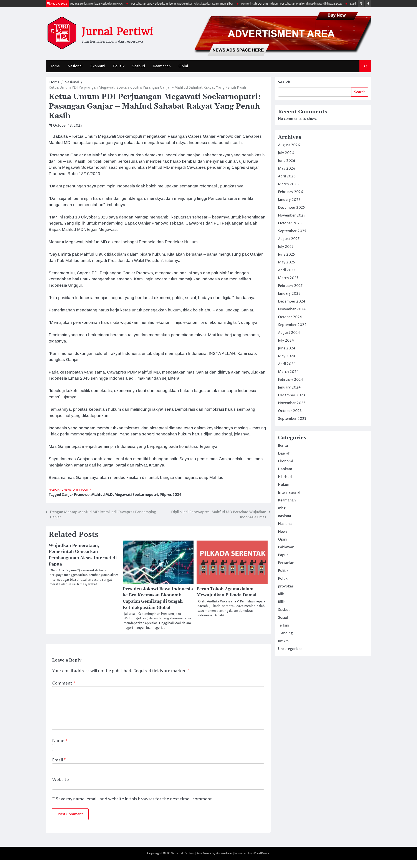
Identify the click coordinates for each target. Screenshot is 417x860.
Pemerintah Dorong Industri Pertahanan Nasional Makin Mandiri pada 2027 (275, 4)
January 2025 (289, 293)
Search (284, 82)
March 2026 (288, 184)
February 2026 (290, 192)
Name (59, 741)
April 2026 (287, 176)
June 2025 (286, 254)
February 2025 (290, 285)
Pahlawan (286, 547)
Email (59, 760)
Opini (183, 66)
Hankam (285, 469)
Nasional (75, 66)
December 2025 (291, 207)
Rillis (281, 602)
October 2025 (290, 223)
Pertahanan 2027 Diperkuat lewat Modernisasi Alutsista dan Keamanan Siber (165, 4)
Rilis (281, 594)
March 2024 (288, 371)
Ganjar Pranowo (75, 494)
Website (60, 779)
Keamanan (162, 66)
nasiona (284, 516)
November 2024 (292, 309)
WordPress (261, 853)
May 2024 (286, 356)
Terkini (283, 625)
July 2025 (286, 246)
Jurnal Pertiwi (117, 31)
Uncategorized (290, 649)
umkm (283, 641)
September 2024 (292, 324)
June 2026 (286, 160)
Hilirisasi (285, 477)
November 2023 (291, 403)
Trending (285, 633)
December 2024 (291, 301)
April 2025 (286, 270)
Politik (118, 66)
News (68, 490)
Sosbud (138, 66)
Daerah (284, 453)
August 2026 (289, 145)
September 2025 (292, 231)
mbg (282, 508)
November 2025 (291, 215)
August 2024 (289, 332)
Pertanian (286, 563)
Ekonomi (97, 66)
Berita (283, 445)
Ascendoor (224, 853)
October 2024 (290, 317)
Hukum (284, 484)
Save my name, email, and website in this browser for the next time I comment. (134, 799)
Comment (63, 683)
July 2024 (286, 340)
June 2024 (286, 348)
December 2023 (291, 395)
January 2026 (289, 199)
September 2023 (292, 418)
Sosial (283, 617)
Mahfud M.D (102, 494)
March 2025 (288, 278)
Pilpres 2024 (170, 494)
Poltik (283, 578)
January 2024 (289, 387)
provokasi (286, 586)
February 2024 (290, 379)
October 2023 (290, 410)
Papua (283, 555)
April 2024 (287, 364)
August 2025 (289, 238)
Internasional (289, 492)
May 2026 (286, 168)
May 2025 (286, 262)
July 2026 (286, 152)
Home (55, 66)
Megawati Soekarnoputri (136, 494)
